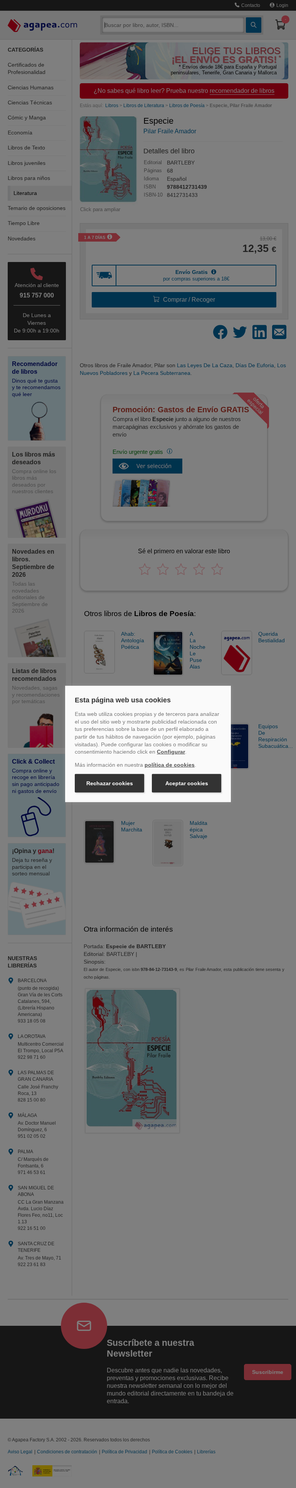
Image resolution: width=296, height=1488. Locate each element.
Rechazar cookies (109, 783)
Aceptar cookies (186, 783)
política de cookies (170, 765)
